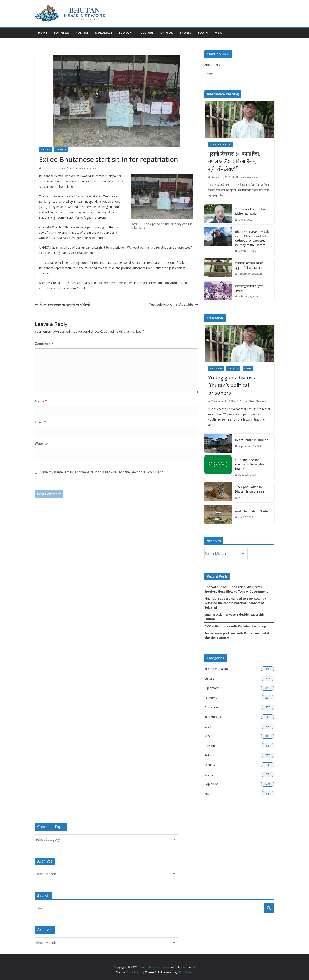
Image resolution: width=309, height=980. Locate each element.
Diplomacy (103, 33)
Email (40, 422)
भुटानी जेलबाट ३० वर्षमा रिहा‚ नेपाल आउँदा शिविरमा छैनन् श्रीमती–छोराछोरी (234, 161)
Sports (185, 33)
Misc (218, 33)
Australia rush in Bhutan (252, 511)
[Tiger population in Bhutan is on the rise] (218, 492)
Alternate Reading (220, 144)
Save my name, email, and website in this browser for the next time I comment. (102, 472)
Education (216, 368)
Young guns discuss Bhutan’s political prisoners (231, 385)
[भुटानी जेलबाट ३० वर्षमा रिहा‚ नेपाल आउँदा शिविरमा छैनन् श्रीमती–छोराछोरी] (239, 119)
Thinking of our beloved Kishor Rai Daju (252, 211)
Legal (208, 726)
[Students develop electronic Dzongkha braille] (218, 467)
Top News (61, 33)
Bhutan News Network (83, 168)
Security (209, 765)
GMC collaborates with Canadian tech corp (235, 626)
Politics (82, 33)
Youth (203, 33)
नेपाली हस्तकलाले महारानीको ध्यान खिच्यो (65, 304)
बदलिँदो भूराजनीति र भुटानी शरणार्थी (249, 288)
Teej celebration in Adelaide (171, 304)
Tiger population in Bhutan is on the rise (249, 489)
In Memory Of (213, 717)
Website (41, 443)
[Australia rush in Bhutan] (218, 514)
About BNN (212, 65)
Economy (126, 33)
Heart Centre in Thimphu (252, 440)
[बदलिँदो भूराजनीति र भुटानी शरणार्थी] (218, 291)
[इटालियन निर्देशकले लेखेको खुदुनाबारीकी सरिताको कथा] (218, 268)
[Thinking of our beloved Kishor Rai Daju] (218, 214)
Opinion (166, 33)
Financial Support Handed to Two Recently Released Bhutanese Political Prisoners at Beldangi (235, 603)
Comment (44, 343)
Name (41, 401)
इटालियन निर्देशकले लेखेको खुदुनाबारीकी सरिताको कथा (249, 265)
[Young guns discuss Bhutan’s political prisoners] (239, 343)
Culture (147, 33)
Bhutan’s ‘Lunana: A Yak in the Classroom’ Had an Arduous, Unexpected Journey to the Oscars (252, 238)
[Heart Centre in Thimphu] (218, 443)
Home (42, 33)
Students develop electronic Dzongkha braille (249, 464)
